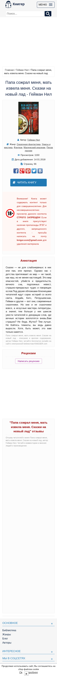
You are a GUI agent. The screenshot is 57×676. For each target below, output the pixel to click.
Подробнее (31, 672)
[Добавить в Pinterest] (28, 170)
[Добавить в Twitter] (34, 170)
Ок (20, 672)
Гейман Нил (22, 70)
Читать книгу (26, 182)
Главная (9, 70)
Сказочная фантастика (29, 144)
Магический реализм (34, 147)
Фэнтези (18, 147)
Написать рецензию (28, 361)
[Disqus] (28, 489)
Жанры (6, 634)
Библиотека (9, 630)
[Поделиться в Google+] (22, 170)
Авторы (6, 642)
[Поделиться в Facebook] (16, 170)
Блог (5, 638)
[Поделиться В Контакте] (40, 170)
